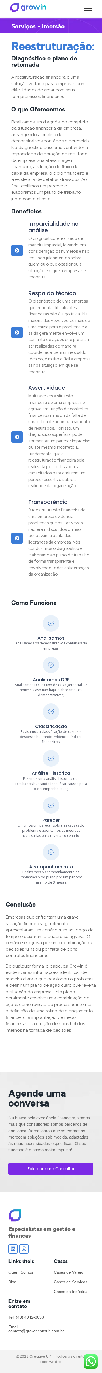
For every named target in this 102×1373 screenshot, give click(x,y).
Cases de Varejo (68, 1272)
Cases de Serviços (70, 1282)
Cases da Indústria (71, 1291)
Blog (12, 1282)
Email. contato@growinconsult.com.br (36, 1329)
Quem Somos (20, 1272)
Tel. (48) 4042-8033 (26, 1317)
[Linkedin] (13, 1248)
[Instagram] (23, 1248)
